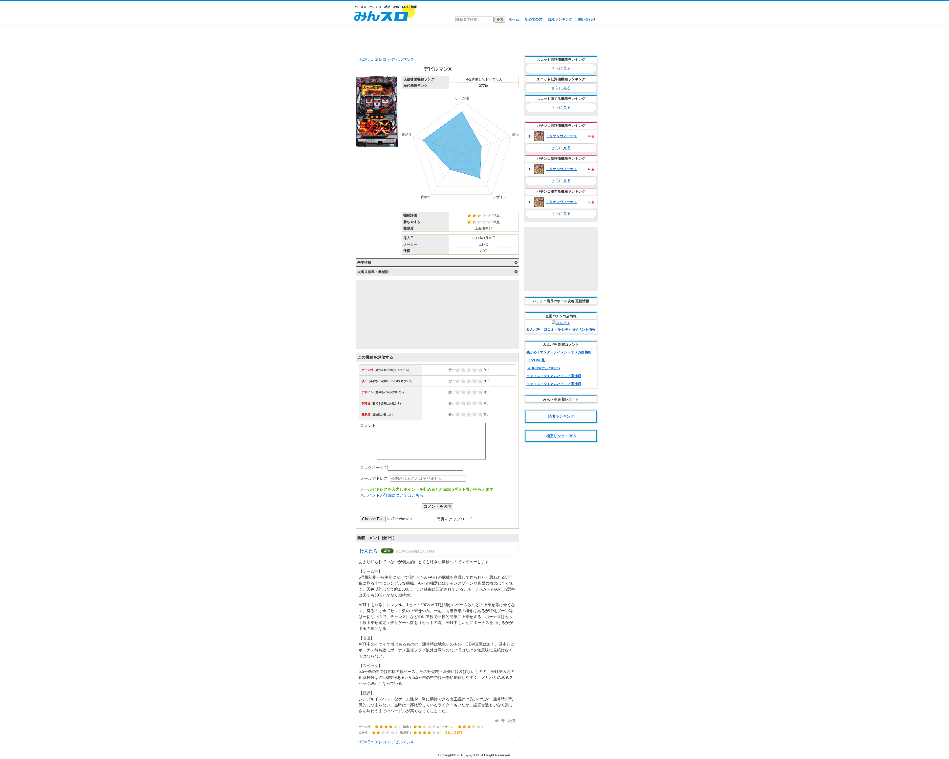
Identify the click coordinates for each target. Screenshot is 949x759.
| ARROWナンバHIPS (543, 368)
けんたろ (369, 551)
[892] (497, 720)
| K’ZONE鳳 (535, 360)
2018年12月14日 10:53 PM (415, 551)
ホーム (514, 19)
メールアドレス (374, 478)
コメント (368, 425)
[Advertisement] (474, 39)
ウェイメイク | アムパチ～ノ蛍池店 (553, 376)
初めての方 (533, 19)
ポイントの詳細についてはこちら (393, 495)
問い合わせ (587, 19)
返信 (511, 720)
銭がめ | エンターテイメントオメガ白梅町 (559, 352)
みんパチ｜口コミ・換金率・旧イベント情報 (561, 329)
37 (387, 551)
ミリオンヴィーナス (561, 136)
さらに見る (561, 68)
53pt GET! (453, 733)
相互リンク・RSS (561, 436)
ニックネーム (373, 467)
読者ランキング (560, 19)
